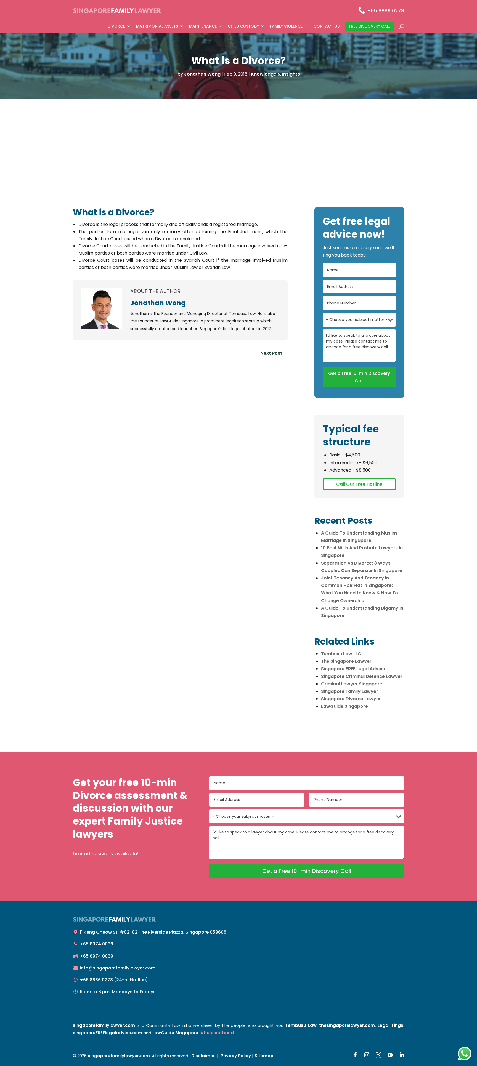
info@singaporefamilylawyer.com (117, 968)
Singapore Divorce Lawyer (351, 699)
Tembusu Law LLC (341, 654)
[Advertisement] (238, 140)
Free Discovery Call (369, 26)
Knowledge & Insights (275, 74)
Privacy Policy (236, 1056)
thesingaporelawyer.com (347, 1025)
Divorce (116, 26)
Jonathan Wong (202, 74)
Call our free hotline (359, 484)
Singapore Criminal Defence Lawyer (361, 676)
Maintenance (203, 26)
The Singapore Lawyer (346, 661)
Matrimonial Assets (157, 26)
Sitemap (264, 1056)
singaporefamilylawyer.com (104, 1025)
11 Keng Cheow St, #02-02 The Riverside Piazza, (153, 932)
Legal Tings (390, 1025)
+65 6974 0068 (96, 944)
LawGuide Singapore (344, 706)
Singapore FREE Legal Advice (353, 669)
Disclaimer (203, 1056)
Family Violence (286, 26)
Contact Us (327, 26)
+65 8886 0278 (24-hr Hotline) (114, 980)
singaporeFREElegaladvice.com (107, 1033)
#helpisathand (217, 1033)
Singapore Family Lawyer (349, 691)
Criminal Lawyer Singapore (351, 684)
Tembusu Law (300, 1025)
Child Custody (243, 26)
